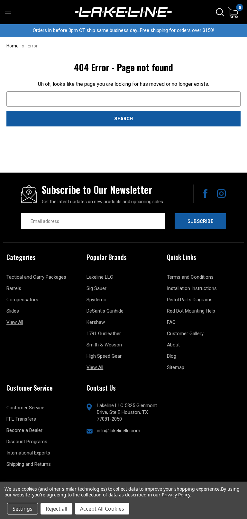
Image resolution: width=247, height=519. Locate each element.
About (173, 345)
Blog (171, 356)
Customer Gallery (185, 333)
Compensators (22, 300)
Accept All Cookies (102, 508)
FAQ (171, 322)
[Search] (220, 12)
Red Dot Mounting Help (191, 311)
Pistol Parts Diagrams (190, 300)
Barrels (13, 288)
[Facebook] (205, 193)
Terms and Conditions (190, 277)
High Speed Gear (104, 356)
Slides (12, 311)
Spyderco (96, 300)
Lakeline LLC (100, 277)
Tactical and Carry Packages (36, 277)
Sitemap (175, 367)
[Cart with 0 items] (233, 12)
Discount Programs (26, 441)
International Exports (28, 453)
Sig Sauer (96, 288)
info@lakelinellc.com (118, 431)
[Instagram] (221, 193)
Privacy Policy (176, 495)
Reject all (56, 508)
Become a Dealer (24, 430)
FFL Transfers (21, 419)
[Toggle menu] (8, 11)
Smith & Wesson (104, 345)
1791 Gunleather (104, 333)
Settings (22, 508)
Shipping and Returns (28, 464)
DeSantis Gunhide (105, 311)
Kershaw (96, 322)
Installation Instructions (192, 288)
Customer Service (25, 408)
